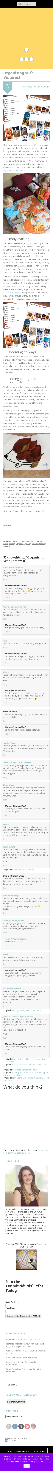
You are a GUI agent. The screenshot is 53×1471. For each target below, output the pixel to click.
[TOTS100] (10, 1441)
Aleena (6, 672)
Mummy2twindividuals (36, 86)
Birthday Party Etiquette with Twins (21, 1357)
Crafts (5, 544)
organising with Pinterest (14, 170)
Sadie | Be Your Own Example (17, 762)
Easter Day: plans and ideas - (25, 869)
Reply (5, 579)
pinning (28, 544)
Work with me (39, 1451)
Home (9, 1451)
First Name (10, 1308)
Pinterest (35, 544)
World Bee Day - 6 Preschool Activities (23, 1339)
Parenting (29, 541)
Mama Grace (8, 785)
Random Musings (11, 895)
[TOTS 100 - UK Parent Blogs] (16, 1439)
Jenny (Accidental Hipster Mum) (17, 1016)
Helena (6, 824)
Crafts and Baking (18, 541)
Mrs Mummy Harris (12, 988)
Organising (20, 544)
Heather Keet (9, 743)
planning (42, 544)
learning (12, 544)
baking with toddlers (12, 292)
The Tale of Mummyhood (14, 607)
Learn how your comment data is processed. (25, 1151)
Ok (26, 1466)
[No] (49, 1462)
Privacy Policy (22, 1451)
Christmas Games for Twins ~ (25, 1069)
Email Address (12, 1302)
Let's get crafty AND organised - (26, 1010)
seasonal (6, 546)
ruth (5, 641)
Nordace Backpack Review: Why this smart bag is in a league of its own (25, 1345)
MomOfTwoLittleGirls (13, 567)
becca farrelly (9, 847)
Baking (42, 541)
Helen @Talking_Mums (13, 920)
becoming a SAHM (31, 145)
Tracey (6, 954)
